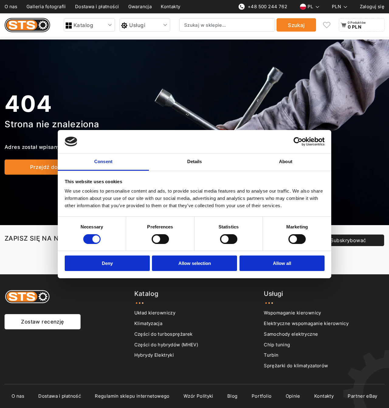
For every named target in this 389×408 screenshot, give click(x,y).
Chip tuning (277, 345)
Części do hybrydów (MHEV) (166, 345)
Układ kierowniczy (154, 313)
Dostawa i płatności (97, 6)
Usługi (137, 25)
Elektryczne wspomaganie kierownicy (306, 323)
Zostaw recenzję (42, 321)
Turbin (271, 355)
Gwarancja (140, 6)
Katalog (83, 25)
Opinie (293, 396)
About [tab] (285, 161)
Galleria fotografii (46, 6)
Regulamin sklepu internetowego (132, 396)
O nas (11, 6)
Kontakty (170, 6)
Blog (232, 396)
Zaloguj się (372, 6)
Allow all (282, 263)
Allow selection (194, 263)
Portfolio (261, 396)
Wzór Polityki (198, 396)
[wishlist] (327, 25)
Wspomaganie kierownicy (292, 313)
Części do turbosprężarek (163, 334)
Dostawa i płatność (59, 396)
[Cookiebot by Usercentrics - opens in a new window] (298, 141)
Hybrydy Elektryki (154, 355)
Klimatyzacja (148, 323)
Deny (107, 263)
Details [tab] (194, 161)
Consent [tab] (103, 161)
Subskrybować (348, 240)
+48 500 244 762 (267, 6)
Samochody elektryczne (291, 334)
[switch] (160, 239)
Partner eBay (362, 396)
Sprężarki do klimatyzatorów (296, 366)
